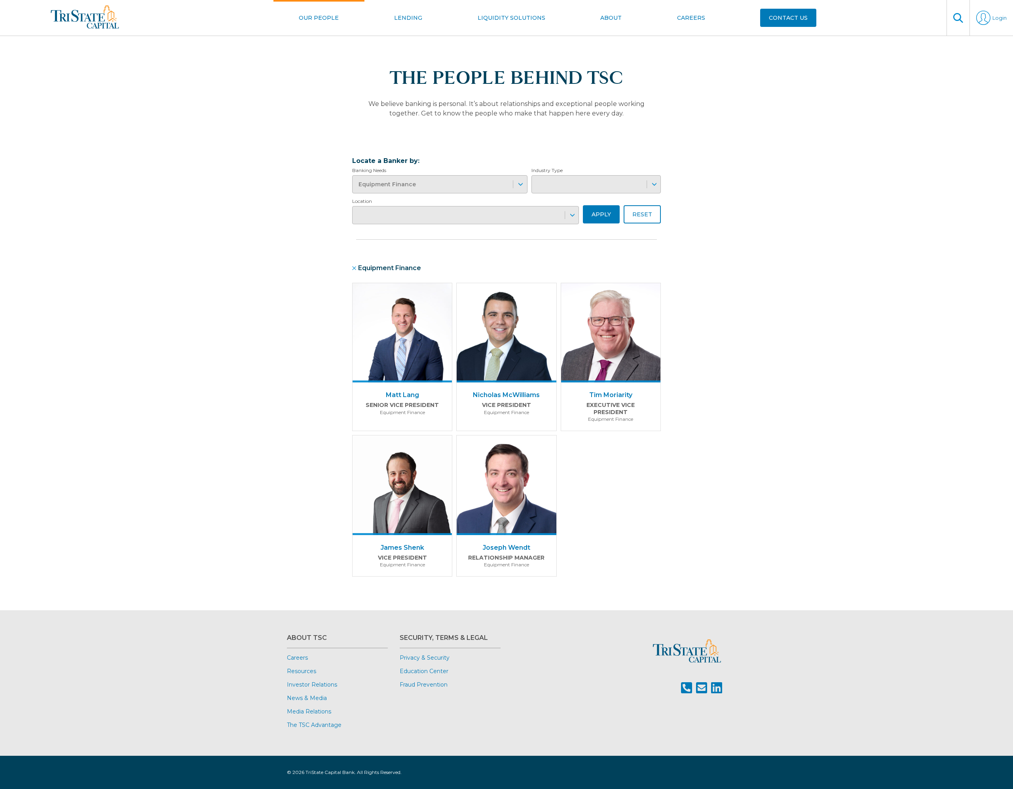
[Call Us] (686, 688)
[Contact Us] (701, 688)
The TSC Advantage (314, 725)
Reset (642, 214)
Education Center (424, 671)
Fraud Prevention (424, 684)
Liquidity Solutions (511, 17)
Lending (408, 17)
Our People (319, 17)
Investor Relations (312, 684)
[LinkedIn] (716, 688)
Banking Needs (369, 170)
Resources (301, 671)
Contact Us (788, 17)
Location (362, 201)
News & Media (307, 698)
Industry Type (547, 170)
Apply (601, 214)
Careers (691, 17)
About (611, 17)
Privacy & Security (425, 658)
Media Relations (309, 711)
